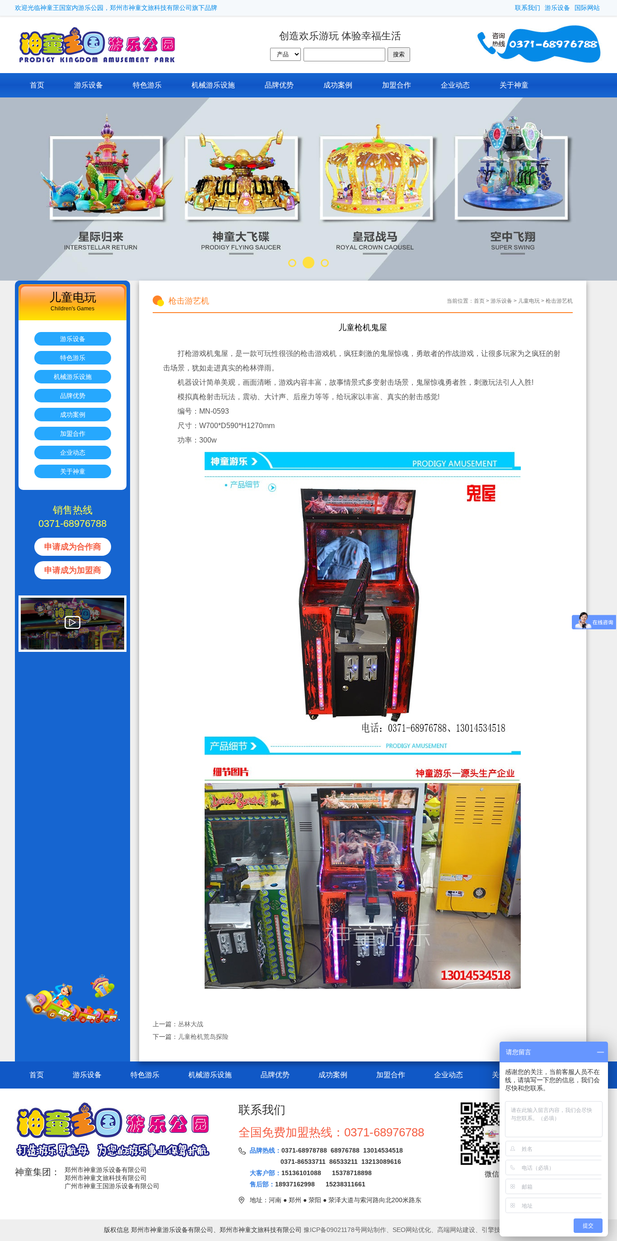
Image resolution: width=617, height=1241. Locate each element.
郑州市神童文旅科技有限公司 (106, 1177)
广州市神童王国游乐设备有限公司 (112, 1186)
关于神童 (514, 85)
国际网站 (587, 7)
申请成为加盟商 (72, 570)
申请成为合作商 (72, 546)
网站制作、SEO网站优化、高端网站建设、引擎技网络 (437, 1229)
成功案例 (337, 85)
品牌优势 (279, 85)
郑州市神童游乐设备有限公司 (106, 1169)
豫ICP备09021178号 (332, 1229)
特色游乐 (147, 85)
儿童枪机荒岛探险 (203, 1036)
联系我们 (527, 7)
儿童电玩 (529, 301)
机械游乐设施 (213, 85)
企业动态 (455, 85)
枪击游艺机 (559, 301)
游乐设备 (557, 7)
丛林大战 (190, 1024)
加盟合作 (396, 85)
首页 (37, 85)
